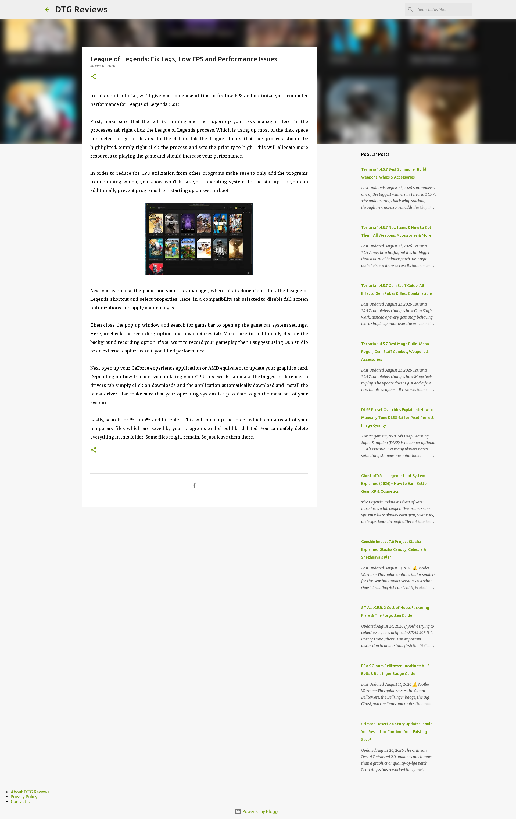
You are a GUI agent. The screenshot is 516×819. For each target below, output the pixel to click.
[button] (93, 76)
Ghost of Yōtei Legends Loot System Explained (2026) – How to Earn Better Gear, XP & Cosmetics (394, 484)
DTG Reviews (81, 9)
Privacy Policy (24, 796)
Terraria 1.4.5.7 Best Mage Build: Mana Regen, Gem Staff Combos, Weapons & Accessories (395, 352)
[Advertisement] (344, 232)
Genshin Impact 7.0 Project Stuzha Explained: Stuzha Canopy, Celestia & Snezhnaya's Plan (393, 549)
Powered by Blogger (261, 811)
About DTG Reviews (30, 791)
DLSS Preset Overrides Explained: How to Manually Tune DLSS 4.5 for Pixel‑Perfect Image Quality (397, 418)
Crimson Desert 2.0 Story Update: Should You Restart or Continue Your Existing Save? (397, 732)
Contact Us (22, 801)
